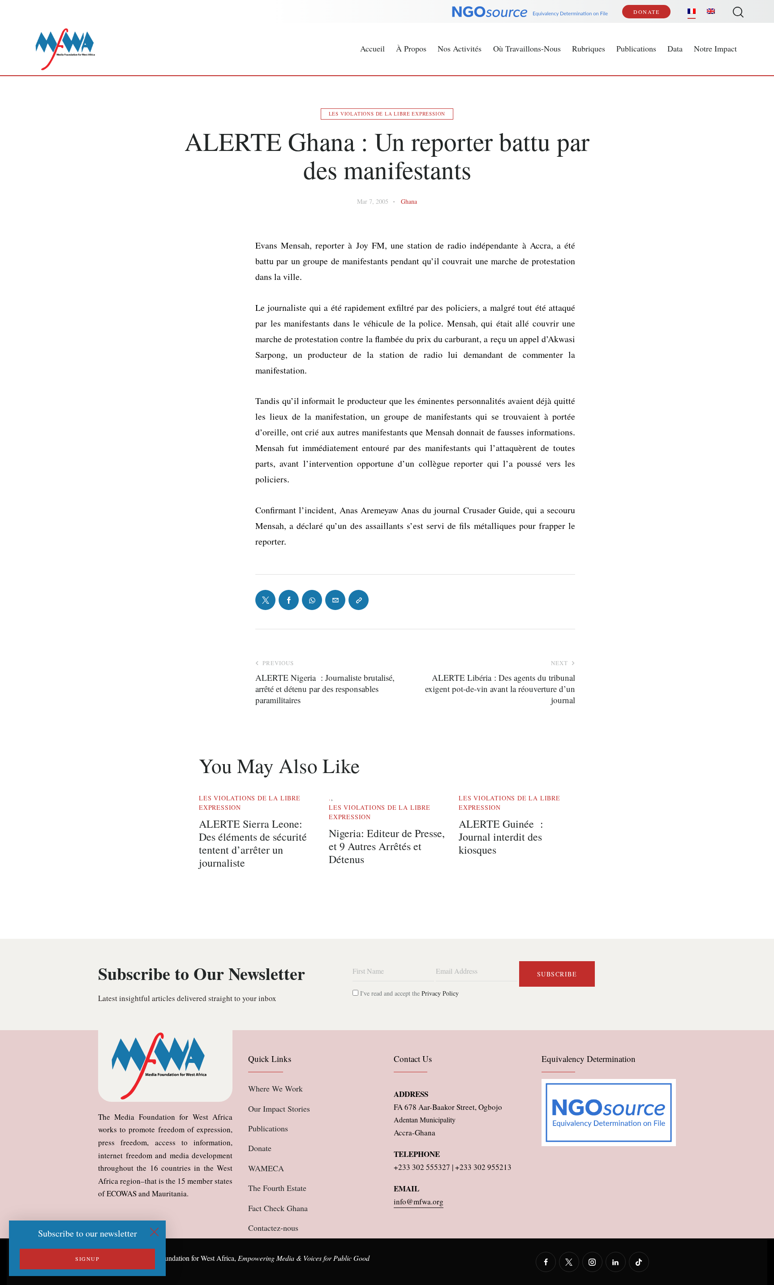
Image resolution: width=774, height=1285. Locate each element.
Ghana (409, 201)
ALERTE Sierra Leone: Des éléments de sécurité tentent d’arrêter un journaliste (253, 843)
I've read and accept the (408, 993)
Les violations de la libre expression (387, 113)
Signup (87, 1258)
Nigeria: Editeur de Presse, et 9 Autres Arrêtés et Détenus (387, 846)
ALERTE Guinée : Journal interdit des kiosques (501, 836)
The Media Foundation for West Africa (179, 1258)
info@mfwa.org (418, 1201)
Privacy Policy (440, 993)
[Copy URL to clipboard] (358, 600)
